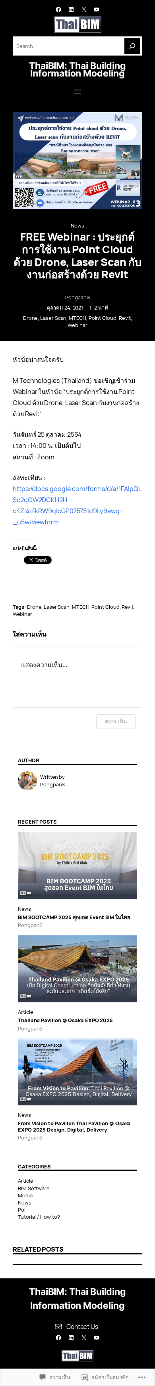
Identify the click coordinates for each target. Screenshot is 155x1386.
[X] (84, 9)
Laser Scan (53, 317)
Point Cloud (102, 317)
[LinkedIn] (71, 9)
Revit (125, 317)
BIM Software (34, 1188)
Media (25, 1195)
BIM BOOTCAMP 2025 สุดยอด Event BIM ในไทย (74, 917)
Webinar (77, 325)
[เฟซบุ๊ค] (58, 9)
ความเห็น (116, 721)
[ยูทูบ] (96, 9)
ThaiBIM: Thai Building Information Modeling (77, 69)
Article (25, 1011)
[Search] (132, 46)
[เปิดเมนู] (77, 91)
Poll (22, 1209)
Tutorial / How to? (39, 1216)
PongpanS (77, 297)
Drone (30, 317)
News (77, 225)
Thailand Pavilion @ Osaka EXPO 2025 (65, 1020)
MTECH (77, 317)
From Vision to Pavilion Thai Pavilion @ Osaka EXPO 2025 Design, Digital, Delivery (74, 1126)
